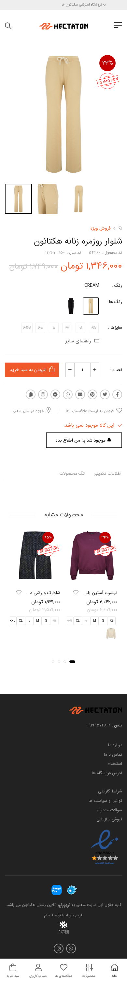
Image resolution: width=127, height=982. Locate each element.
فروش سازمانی (109, 819)
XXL (12, 620)
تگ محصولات (72, 473)
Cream (91, 285)
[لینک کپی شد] (30, 394)
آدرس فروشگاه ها (107, 773)
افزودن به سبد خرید (28, 369)
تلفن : (117, 725)
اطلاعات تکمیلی (107, 473)
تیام (47, 915)
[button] (72, 662)
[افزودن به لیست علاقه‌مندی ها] (75, 592)
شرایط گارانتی (110, 791)
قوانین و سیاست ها (105, 800)
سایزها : (115, 327)
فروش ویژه (101, 228)
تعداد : (116, 369)
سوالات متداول (109, 809)
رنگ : (117, 285)
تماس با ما (113, 754)
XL (78, 620)
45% (48, 537)
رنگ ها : (114, 301)
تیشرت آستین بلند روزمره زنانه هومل (83, 592)
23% (107, 63)
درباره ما (115, 745)
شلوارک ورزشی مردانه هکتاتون (32, 592)
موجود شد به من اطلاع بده (81, 440)
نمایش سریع (92, 577)
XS (111, 620)
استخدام (114, 763)
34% (105, 537)
